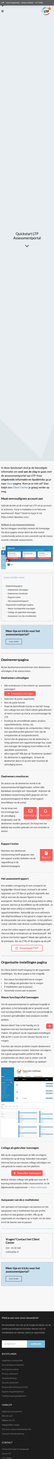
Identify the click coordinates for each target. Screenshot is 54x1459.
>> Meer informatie (37, 1187)
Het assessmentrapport (18, 601)
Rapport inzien (14, 597)
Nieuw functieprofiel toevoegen (21, 608)
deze (10, 483)
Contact (7, 1442)
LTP (2, 3)
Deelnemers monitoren (18, 593)
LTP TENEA (39, 3)
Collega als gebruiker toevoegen (22, 612)
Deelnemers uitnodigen (18, 590)
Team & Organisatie (13, 3)
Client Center (20, 487)
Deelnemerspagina (14, 586)
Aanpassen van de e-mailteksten (22, 616)
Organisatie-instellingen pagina (19, 605)
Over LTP (7, 1404)
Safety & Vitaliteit (27, 3)
